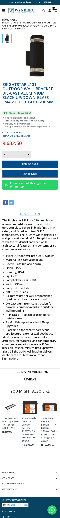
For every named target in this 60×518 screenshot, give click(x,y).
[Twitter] (11, 202)
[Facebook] (5, 202)
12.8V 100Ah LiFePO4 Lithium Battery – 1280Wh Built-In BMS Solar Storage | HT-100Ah (29, 429)
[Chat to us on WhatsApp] (52, 510)
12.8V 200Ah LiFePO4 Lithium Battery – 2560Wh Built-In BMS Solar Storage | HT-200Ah (49, 429)
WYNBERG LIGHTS (17, 500)
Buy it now (30, 174)
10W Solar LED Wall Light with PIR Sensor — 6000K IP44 (10, 423)
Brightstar (22, 135)
